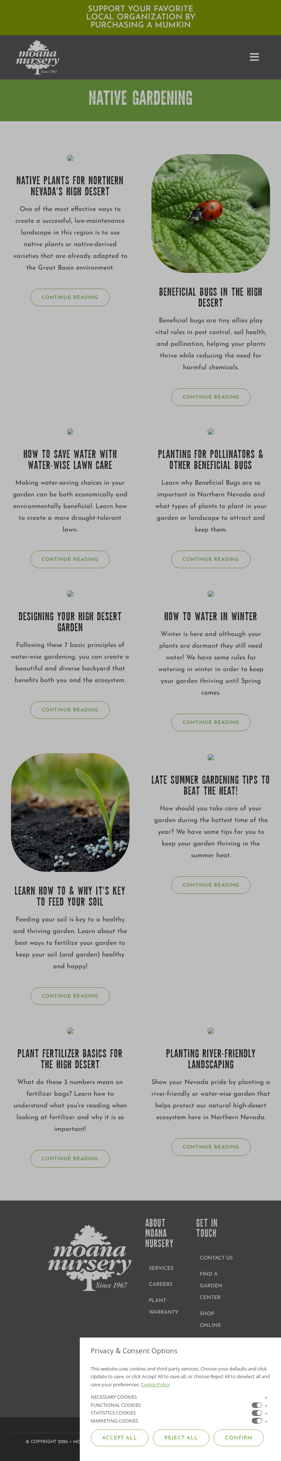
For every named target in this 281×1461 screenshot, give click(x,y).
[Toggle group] (266, 1397)
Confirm (238, 1438)
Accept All (119, 1438)
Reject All (181, 1438)
